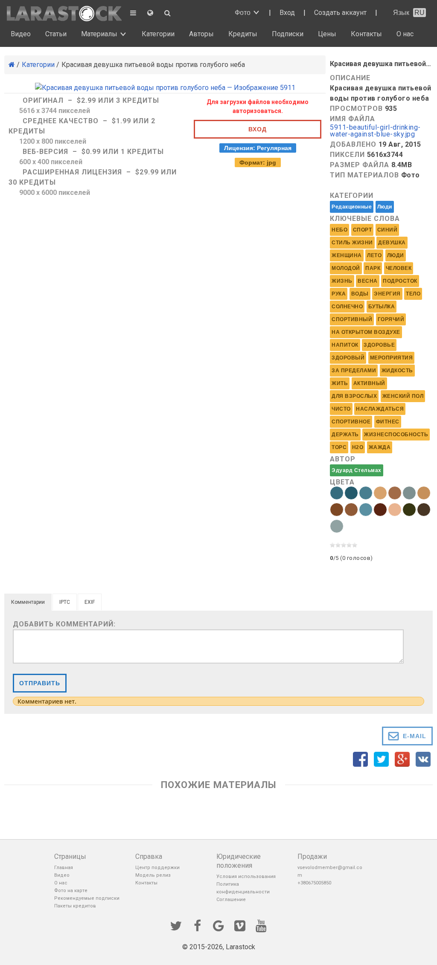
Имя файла (352, 119)
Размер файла (359, 165)
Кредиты (242, 34)
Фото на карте (70, 890)
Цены (327, 34)
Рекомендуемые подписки (86, 898)
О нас (405, 34)
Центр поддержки (157, 867)
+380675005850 (314, 883)
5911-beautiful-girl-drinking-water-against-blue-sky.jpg (375, 131)
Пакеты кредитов (75, 906)
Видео (21, 34)
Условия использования (246, 876)
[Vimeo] (239, 924)
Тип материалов (364, 175)
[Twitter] (175, 924)
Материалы (99, 34)
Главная (63, 867)
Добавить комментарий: (64, 624)
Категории (158, 34)
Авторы (201, 34)
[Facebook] (197, 924)
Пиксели (347, 155)
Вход (287, 13)
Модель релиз (153, 875)
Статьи (56, 34)
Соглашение (231, 899)
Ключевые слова (365, 218)
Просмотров (356, 108)
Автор (342, 459)
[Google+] (218, 924)
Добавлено (353, 144)
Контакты (366, 34)
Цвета (342, 482)
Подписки (287, 34)
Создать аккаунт (340, 13)
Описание (350, 78)
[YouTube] (261, 924)
